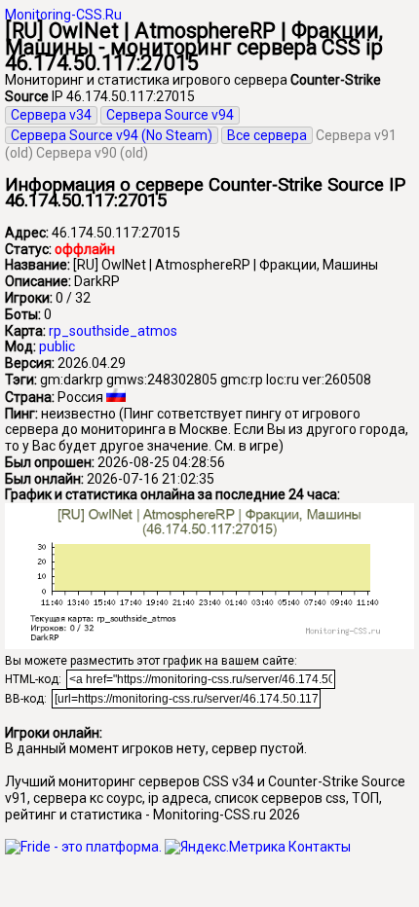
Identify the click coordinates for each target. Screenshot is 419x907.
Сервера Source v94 (170, 115)
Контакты (319, 846)
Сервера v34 (51, 115)
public (57, 346)
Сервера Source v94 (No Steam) (111, 135)
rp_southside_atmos (113, 331)
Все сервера (267, 135)
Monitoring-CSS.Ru (63, 14)
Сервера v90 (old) (92, 153)
